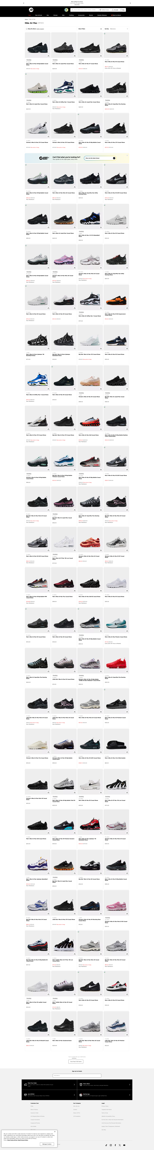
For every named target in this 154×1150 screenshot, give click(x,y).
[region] (29, 1138)
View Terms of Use (12, 1140)
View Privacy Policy (23, 1140)
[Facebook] (115, 1145)
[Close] (55, 1131)
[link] (31, 10)
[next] (130, 3)
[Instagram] (111, 1145)
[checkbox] (26, 29)
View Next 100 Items (76, 1061)
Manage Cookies (47, 1144)
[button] (66, 10)
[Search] (72, 10)
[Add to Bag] (48, 56)
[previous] (24, 3)
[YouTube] (124, 1145)
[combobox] (84, 10)
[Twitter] (120, 1145)
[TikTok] (106, 1145)
